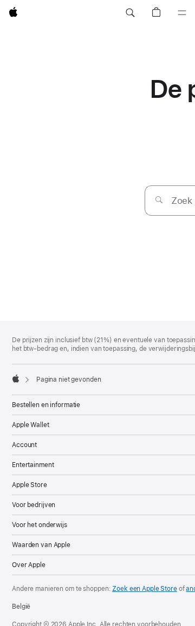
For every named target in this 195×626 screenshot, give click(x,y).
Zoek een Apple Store (144, 588)
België (21, 606)
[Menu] (182, 13)
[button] (130, 13)
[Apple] (16, 378)
